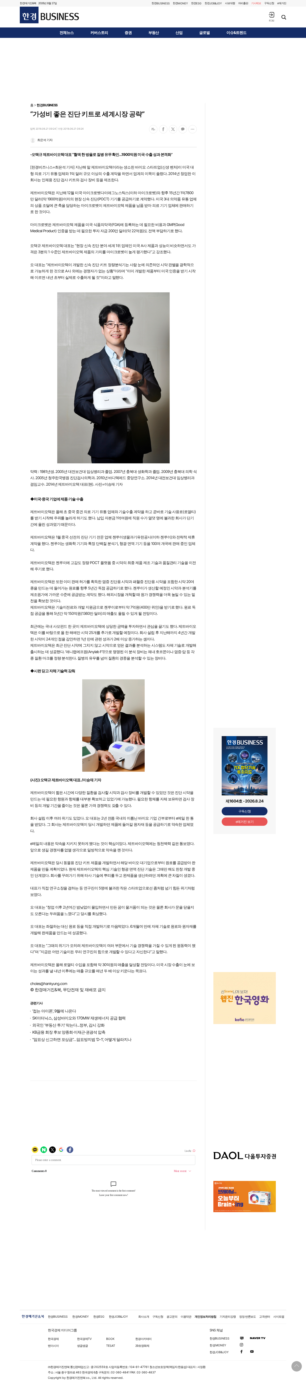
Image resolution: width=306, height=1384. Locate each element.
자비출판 (243, 3)
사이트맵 (278, 1316)
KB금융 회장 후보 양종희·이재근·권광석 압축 (68, 1032)
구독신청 (269, 3)
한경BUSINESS (47, 105)
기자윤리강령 (228, 1316)
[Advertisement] (153, 70)
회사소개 (143, 1316)
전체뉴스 (67, 33)
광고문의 (172, 1316)
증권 (128, 33)
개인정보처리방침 (205, 1316)
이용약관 (186, 1316)
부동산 (153, 33)
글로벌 (204, 33)
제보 (256, 3)
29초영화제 (142, 1345)
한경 (161, 3)
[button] (271, 16)
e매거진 (281, 3)
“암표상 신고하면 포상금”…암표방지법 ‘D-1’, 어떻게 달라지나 (81, 1039)
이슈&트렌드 (236, 33)
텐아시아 (53, 1345)
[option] (244, 998)
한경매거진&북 (28, 3)
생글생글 (82, 1345)
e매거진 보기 (245, 822)
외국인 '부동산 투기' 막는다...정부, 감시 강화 (68, 1025)
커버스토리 (99, 33)
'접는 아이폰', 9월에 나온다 (54, 1011)
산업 (179, 33)
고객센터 (264, 1316)
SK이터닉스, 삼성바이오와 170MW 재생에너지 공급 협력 (79, 1018)
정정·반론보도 (247, 1316)
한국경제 (53, 1339)
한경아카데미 (143, 1339)
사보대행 (230, 3)
